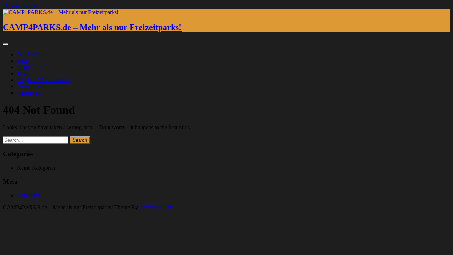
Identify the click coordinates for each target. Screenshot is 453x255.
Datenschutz (31, 86)
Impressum (29, 93)
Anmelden (28, 195)
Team (23, 73)
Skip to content (19, 6)
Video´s (25, 67)
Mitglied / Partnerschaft (43, 80)
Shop (23, 61)
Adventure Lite (156, 207)
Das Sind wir (31, 54)
